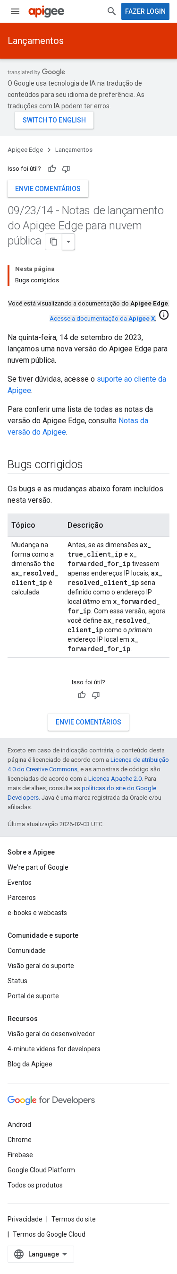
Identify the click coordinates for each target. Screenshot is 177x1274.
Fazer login (145, 11)
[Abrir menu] (15, 11)
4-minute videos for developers (54, 1049)
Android (19, 1124)
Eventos (20, 882)
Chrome (20, 1139)
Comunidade (27, 950)
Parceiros (22, 897)
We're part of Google (38, 867)
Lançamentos (36, 40)
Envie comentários (48, 188)
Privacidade (25, 1219)
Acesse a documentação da (102, 318)
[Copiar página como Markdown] (53, 242)
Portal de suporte (33, 996)
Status (17, 981)
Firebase (20, 1155)
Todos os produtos (35, 1185)
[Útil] (52, 169)
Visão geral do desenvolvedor (51, 1034)
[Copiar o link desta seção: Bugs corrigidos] (92, 465)
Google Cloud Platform (41, 1170)
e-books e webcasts (37, 912)
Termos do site (73, 1219)
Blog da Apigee (30, 1064)
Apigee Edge (25, 149)
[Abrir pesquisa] (112, 11)
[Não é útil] (66, 169)
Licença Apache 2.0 (115, 778)
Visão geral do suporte (41, 965)
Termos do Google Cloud (49, 1234)
